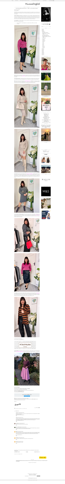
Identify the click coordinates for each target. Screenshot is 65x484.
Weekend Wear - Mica (46, 114)
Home (12, 0)
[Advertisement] (32, 468)
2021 (42, 50)
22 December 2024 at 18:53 (20, 441)
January (43, 47)
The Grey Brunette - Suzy (46, 121)
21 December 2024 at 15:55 (21, 437)
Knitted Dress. (20, 408)
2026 (42, 29)
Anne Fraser (17, 437)
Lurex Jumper (23, 408)
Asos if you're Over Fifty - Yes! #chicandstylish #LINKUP (46, 81)
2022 (42, 49)
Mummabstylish (32, 4)
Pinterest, (21, 388)
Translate (48, 151)
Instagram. (29, 388)
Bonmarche (17, 408)
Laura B (17, 441)
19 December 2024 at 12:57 (21, 423)
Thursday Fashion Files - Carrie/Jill (46, 117)
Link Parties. (45, 0)
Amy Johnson (17, 423)
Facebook (25, 388)
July (42, 42)
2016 (42, 54)
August (43, 41)
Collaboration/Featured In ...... (36, 0)
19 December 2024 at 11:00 (21, 412)
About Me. (16, 0)
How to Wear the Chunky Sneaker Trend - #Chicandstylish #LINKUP (46, 96)
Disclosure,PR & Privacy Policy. (25, 0)
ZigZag (26, 408)
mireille (16, 417)
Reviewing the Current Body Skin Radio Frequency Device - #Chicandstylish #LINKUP (46, 71)
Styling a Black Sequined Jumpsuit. (45, 35)
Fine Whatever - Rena (46, 120)
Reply (16, 415)
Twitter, (23, 388)
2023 (42, 48)
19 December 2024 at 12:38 (20, 417)
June (42, 43)
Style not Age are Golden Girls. (45, 32)
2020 (42, 51)
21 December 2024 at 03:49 (20, 431)
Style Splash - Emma (46, 115)
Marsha (16, 431)
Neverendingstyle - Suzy (46, 118)
